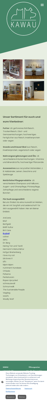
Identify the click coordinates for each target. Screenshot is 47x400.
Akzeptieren (11, 397)
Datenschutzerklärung (13, 388)
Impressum (28, 388)
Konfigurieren (10, 391)
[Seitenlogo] (23, 19)
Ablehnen (22, 397)
